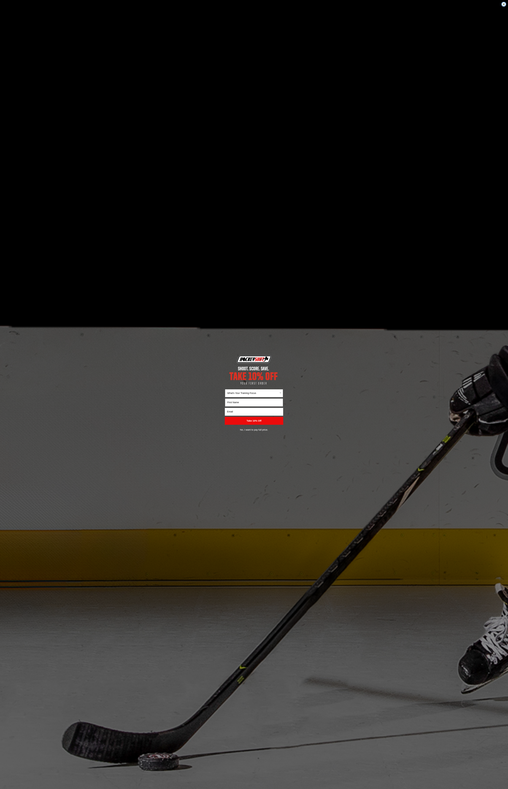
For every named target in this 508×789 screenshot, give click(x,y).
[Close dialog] (504, 4)
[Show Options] (280, 393)
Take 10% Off (254, 420)
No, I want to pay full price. (254, 429)
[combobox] (253, 393)
